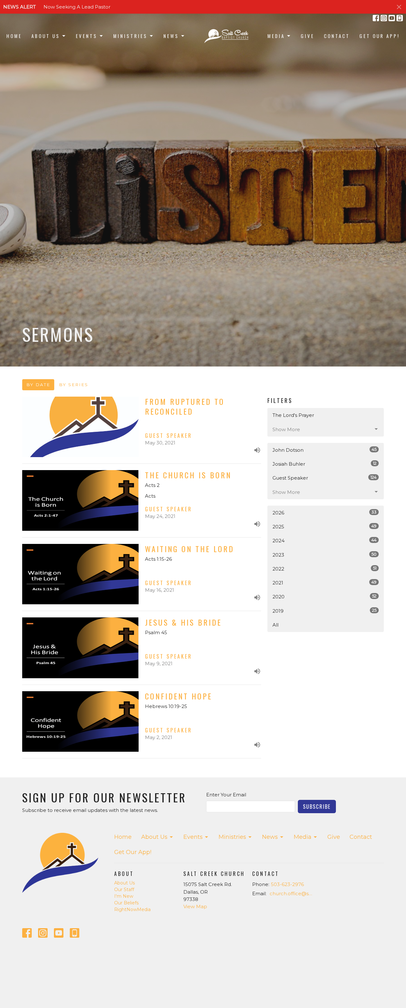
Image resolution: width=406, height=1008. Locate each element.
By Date (38, 384)
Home (14, 35)
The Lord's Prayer (293, 415)
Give (307, 35)
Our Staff (124, 889)
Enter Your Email (226, 795)
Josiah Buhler (324, 464)
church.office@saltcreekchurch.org (292, 893)
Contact (337, 35)
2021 (324, 582)
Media (276, 35)
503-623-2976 (287, 884)
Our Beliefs (126, 903)
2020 (324, 596)
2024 (324, 540)
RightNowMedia (132, 909)
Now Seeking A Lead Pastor (76, 7)
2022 (324, 568)
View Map (195, 906)
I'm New (123, 896)
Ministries (130, 35)
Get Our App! (379, 35)
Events (86, 35)
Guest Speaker (324, 478)
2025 (324, 526)
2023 (324, 555)
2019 (324, 611)
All (275, 625)
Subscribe (317, 806)
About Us (45, 35)
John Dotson (324, 450)
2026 (324, 512)
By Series (73, 384)
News (171, 35)
